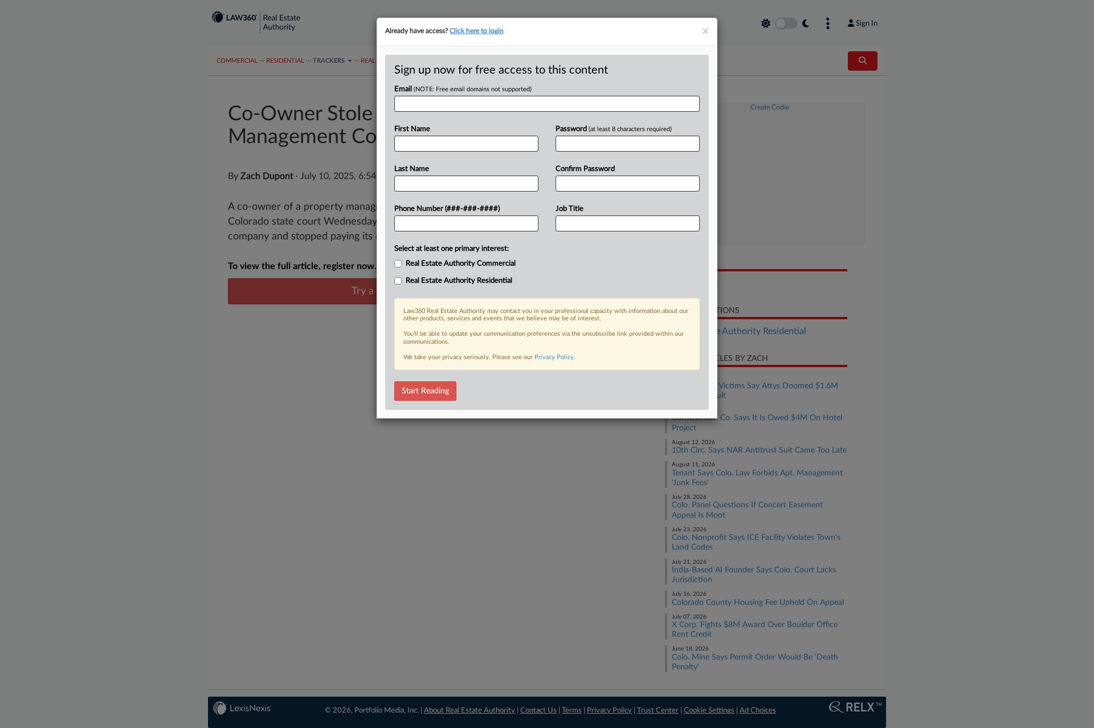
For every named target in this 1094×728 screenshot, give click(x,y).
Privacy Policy (554, 357)
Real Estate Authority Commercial (461, 263)
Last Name (411, 169)
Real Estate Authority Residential (459, 280)
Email (463, 89)
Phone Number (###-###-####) (447, 209)
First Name (412, 129)
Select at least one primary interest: (451, 249)
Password (614, 129)
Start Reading (425, 391)
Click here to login (477, 30)
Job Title (569, 209)
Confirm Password (585, 169)
